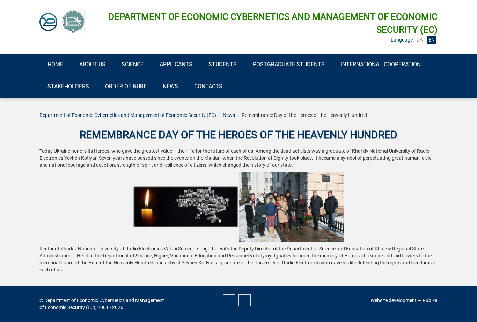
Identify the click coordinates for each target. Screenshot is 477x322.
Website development (393, 300)
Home (55, 64)
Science (133, 64)
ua (420, 40)
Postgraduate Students (289, 64)
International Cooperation (381, 64)
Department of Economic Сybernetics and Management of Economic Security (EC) (127, 115)
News (170, 86)
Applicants (176, 64)
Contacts (208, 86)
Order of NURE (126, 86)
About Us (92, 64)
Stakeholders (68, 86)
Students (222, 64)
